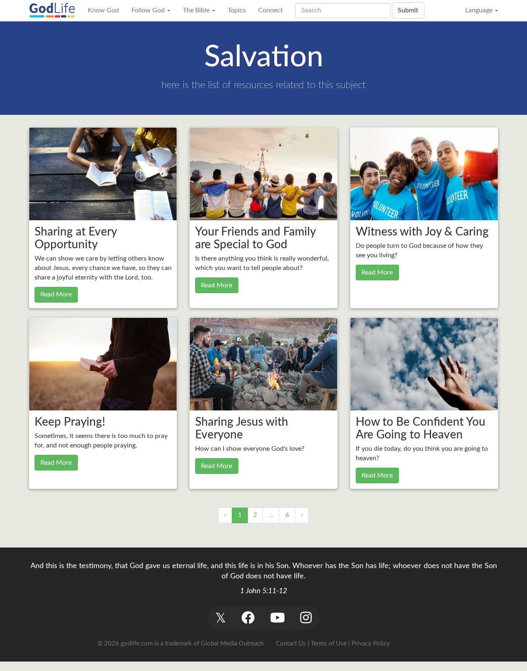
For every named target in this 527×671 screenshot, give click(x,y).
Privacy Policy (371, 644)
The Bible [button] (197, 10)
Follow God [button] (148, 10)
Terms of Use (329, 644)
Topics (237, 10)
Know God (103, 10)
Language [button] (479, 10)
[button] (220, 618)
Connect (270, 10)
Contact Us (291, 644)
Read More (56, 294)
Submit (408, 10)
